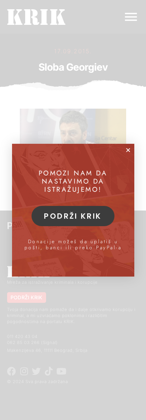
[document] (73, 210)
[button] (128, 150)
